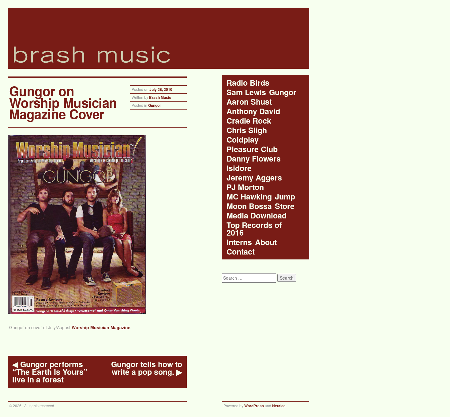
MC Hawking (249, 196)
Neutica (279, 405)
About (266, 242)
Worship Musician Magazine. (102, 327)
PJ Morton (245, 187)
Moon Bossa (249, 206)
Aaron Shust (249, 101)
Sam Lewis (246, 92)
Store (284, 206)
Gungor (154, 105)
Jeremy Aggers (254, 177)
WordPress (254, 405)
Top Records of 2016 (254, 228)
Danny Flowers (254, 158)
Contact (241, 251)
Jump (285, 196)
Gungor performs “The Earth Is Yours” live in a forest (50, 372)
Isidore (239, 168)
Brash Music (160, 97)
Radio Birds (248, 82)
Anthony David (253, 111)
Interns (239, 242)
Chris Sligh (247, 130)
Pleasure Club (252, 149)
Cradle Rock (249, 120)
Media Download (257, 215)
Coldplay (243, 139)
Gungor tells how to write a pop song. (146, 368)
